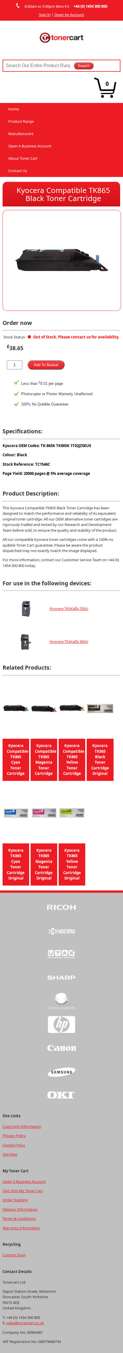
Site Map (10, 1154)
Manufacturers (20, 133)
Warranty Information (21, 1228)
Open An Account (69, 14)
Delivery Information (20, 1209)
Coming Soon (14, 1255)
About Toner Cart (22, 158)
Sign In (45, 14)
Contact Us (17, 170)
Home (13, 109)
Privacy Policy (14, 1135)
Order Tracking (15, 1199)
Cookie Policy (14, 1145)
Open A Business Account (29, 146)
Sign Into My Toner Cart (23, 1190)
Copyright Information (22, 1126)
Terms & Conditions (19, 1218)
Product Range (21, 121)
